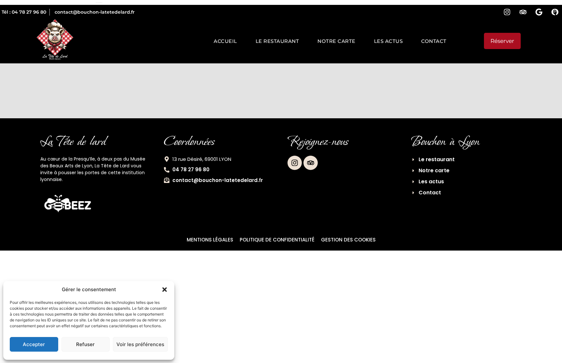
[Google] (539, 12)
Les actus (388, 41)
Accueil (225, 41)
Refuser (85, 344)
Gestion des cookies (348, 239)
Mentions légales (210, 239)
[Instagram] (507, 12)
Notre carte (336, 41)
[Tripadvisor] (523, 12)
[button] (164, 289)
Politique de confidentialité (277, 239)
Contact (434, 41)
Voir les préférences (140, 344)
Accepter (34, 344)
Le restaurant (277, 41)
